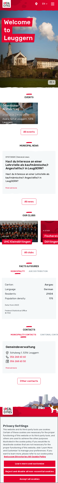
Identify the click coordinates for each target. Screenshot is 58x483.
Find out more (11, 368)
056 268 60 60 (18, 357)
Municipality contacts (23, 334)
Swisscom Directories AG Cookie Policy (25, 456)
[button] (36, 3)
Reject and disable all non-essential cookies (29, 471)
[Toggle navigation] (53, 4)
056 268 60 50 (18, 361)
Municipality (18, 271)
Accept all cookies (30, 479)
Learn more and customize (29, 463)
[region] (29, 450)
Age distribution (38, 271)
